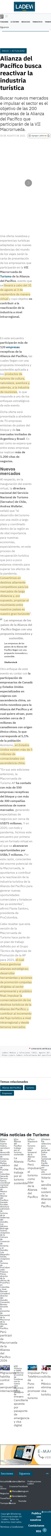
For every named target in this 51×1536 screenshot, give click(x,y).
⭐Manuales (15, 1491)
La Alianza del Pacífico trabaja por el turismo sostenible (21, 1170)
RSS (38, 1531)
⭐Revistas (14, 1496)
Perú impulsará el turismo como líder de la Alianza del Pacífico (34, 1180)
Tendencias (14, 1481)
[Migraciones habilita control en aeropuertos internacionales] (5, 1367)
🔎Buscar (12, 1502)
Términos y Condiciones (11, 1526)
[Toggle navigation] (5, 16)
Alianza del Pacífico (11, 1087)
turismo (30, 1087)
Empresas (7, 1093)
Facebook (23, 1486)
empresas (13, 347)
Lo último (15, 22)
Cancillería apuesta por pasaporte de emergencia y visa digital (21, 1412)
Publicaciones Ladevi (34, 1482)
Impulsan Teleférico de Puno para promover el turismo (34, 1385)
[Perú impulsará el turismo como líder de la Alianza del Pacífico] (32, 1150)
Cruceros (13, 1486)
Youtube (22, 1501)
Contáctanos (36, 1525)
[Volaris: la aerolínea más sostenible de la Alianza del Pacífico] (46, 1156)
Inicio (5, 50)
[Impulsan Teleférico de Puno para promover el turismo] (32, 1367)
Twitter (21, 1481)
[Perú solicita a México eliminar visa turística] (46, 1367)
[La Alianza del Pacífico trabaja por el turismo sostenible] (19, 1147)
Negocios (25, 22)
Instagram (23, 1491)
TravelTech (37, 22)
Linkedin (22, 1496)
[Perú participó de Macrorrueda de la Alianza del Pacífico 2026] (5, 1233)
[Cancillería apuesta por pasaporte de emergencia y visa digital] (19, 1381)
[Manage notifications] (44, 1530)
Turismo (5, 276)
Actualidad (18, 50)
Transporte (5, 1503)
